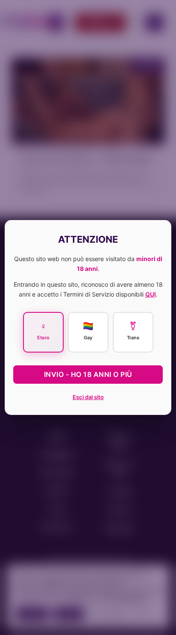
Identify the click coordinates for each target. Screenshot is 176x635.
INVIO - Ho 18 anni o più (88, 374)
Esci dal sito (88, 397)
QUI (150, 294)
